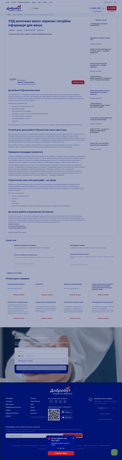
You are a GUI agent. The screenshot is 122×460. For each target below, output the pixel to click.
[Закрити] (73, 438)
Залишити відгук (61, 453)
